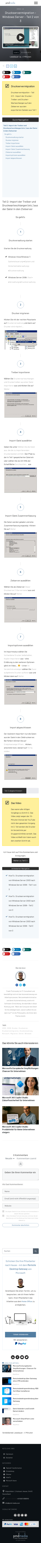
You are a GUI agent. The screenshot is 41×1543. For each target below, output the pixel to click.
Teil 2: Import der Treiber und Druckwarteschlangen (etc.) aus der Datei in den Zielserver (20, 128)
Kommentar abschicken (20, 1225)
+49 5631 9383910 (11, 1499)
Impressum (9, 1454)
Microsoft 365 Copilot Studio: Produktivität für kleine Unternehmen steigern (20, 1121)
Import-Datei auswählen (14, 146)
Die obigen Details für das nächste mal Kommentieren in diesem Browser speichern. (21, 1213)
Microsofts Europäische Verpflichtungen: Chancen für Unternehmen (20, 1061)
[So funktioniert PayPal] (20, 1343)
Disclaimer (9, 1458)
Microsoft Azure (11, 1480)
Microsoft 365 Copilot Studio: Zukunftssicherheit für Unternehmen (20, 1090)
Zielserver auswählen (13, 152)
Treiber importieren (13, 143)
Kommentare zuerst (26, 1158)
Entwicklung (10, 1471)
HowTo (8, 1477)
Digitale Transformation (14, 1468)
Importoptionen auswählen (15, 155)
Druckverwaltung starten (15, 137)
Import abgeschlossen (14, 158)
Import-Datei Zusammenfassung (18, 149)
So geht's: (8, 134)
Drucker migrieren (12, 140)
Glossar (8, 1474)
